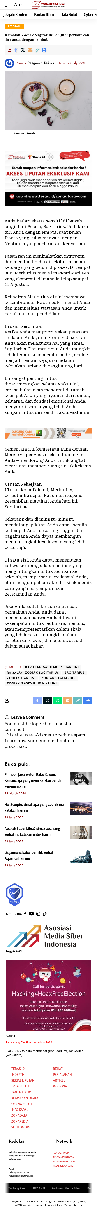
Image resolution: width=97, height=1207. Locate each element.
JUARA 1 (10, 1036)
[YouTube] (31, 914)
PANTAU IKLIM (21, 1092)
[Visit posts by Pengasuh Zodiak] (9, 63)
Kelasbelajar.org (63, 1165)
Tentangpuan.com (63, 1157)
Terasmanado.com (64, 1161)
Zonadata (19, 1115)
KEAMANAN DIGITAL (25, 1098)
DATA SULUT (20, 1086)
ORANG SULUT (21, 1104)
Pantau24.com (61, 1152)
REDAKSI (39, 1188)
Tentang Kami (17, 1188)
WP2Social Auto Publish (29, 1205)
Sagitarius (75, 672)
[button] (8, 4)
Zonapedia (19, 1121)
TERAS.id (18, 1069)
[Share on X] (23, 50)
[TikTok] (45, 914)
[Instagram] (38, 914)
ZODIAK (14, 26)
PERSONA (60, 1086)
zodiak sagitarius (58, 678)
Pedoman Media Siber (66, 1188)
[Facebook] (25, 914)
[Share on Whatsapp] (57, 700)
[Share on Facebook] (16, 50)
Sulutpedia (20, 1127)
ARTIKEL (59, 1080)
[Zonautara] (48, 4)
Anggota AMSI (14, 951)
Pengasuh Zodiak (41, 63)
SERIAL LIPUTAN (23, 1080)
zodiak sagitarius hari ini (32, 683)
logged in (41, 723)
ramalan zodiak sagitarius (33, 672)
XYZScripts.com (72, 1205)
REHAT (58, 1069)
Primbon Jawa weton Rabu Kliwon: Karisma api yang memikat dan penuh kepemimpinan (33, 780)
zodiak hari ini (21, 678)
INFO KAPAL (19, 1109)
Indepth (17, 1074)
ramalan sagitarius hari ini (52, 667)
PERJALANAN (62, 1074)
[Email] (30, 50)
